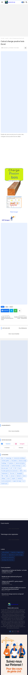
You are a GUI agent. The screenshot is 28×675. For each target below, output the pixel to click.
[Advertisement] (14, 20)
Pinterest (21, 447)
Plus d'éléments (23, 328)
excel (7, 38)
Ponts (19, 468)
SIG (25, 470)
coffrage (3, 478)
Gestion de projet (5, 465)
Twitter (11, 310)
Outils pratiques (5, 552)
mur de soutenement (6, 481)
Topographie (19, 473)
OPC (11, 468)
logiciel (13, 478)
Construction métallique (19, 458)
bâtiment (19, 475)
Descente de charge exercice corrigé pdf (13, 594)
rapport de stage (17, 481)
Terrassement (4, 473)
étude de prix (4, 483)
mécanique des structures (8, 559)
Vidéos (6, 475)
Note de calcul (4, 468)
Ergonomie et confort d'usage (16, 554)
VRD (2, 475)
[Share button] (19, 310)
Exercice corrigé (22, 460)
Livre (24, 465)
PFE (15, 468)
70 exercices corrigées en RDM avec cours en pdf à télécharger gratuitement (14, 588)
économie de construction (8, 557)
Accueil (2, 38)
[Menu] (2, 2)
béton (24, 475)
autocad (12, 475)
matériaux (19, 478)
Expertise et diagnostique (17, 552)
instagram (22, 443)
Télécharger (14, 212)
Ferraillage (3, 463)
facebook (8, 443)
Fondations (11, 463)
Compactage (8, 458)
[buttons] (10, 631)
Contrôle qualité (5, 460)
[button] (22, 2)
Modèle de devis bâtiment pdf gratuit (12, 576)
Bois (7, 306)
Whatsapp (15, 310)
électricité (4, 554)
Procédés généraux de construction (9, 470)
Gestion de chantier (20, 463)
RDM (21, 470)
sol (24, 481)
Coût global (14, 460)
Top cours (12, 473)
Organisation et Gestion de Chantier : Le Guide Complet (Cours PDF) (14, 571)
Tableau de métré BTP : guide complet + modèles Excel (12, 582)
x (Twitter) (7, 447)
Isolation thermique (16, 465)
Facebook (5, 310)
